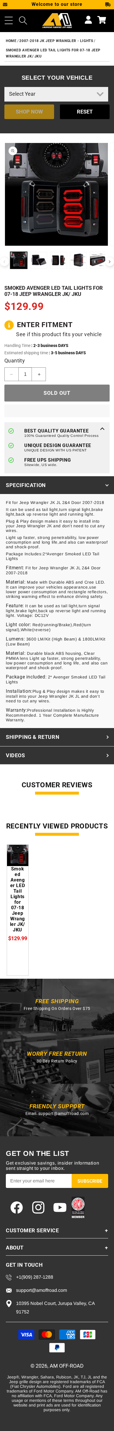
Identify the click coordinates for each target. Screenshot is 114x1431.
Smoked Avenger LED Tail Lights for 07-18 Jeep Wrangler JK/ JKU (17, 899)
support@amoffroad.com (63, 1113)
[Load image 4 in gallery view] (78, 260)
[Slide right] (109, 261)
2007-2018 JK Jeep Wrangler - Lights (56, 41)
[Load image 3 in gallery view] (58, 260)
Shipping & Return (32, 737)
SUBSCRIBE (89, 1181)
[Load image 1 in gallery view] (18, 260)
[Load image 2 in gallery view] (38, 260)
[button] (8, 20)
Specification (26, 485)
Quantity (14, 360)
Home (11, 41)
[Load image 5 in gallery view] (98, 260)
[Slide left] (4, 261)
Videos (15, 755)
